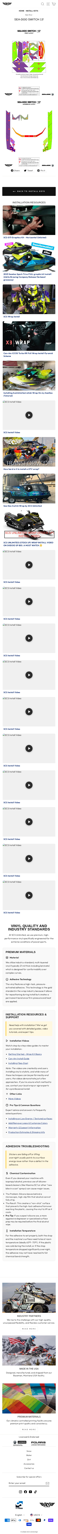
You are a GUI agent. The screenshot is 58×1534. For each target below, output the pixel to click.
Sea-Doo (28, 15)
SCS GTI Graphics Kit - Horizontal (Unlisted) (25, 237)
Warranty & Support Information (24, 1127)
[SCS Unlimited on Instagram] (20, 1491)
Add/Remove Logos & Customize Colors (28, 1123)
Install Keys (32, 11)
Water (29, 1455)
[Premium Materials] (29, 1398)
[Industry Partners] (29, 1298)
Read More (29, 1329)
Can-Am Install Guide (18, 1058)
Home (21, 11)
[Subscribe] (47, 1483)
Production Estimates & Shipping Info (26, 1132)
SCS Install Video (12, 432)
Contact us (29, 1468)
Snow (29, 1451)
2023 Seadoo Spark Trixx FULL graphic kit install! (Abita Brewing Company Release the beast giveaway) (28, 277)
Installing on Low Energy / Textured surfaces (30, 1118)
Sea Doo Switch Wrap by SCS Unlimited (23, 506)
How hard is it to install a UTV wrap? (21, 469)
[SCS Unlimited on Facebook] (25, 1491)
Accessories (29, 1464)
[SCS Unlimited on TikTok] (35, 1491)
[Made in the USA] (29, 1350)
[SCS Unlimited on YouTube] (30, 1491)
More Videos (14, 1098)
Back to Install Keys (31, 191)
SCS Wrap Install (12, 316)
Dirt (29, 1459)
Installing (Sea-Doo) (18, 1063)
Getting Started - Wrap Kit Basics (25, 1054)
